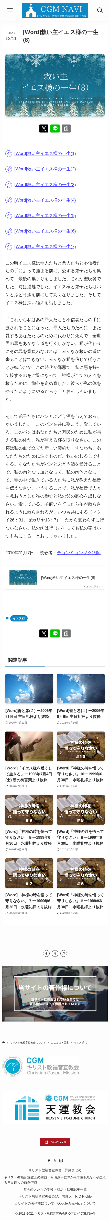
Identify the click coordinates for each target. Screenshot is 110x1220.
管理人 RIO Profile (77, 1196)
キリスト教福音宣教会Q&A (38, 1196)
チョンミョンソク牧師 (79, 552)
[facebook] (46, 953)
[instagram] (63, 953)
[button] (43, 128)
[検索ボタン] (100, 10)
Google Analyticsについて (76, 1203)
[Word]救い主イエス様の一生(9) (68, 577)
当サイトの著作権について (34, 1203)
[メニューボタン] (10, 10)
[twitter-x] (55, 953)
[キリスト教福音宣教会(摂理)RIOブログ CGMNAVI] (55, 10)
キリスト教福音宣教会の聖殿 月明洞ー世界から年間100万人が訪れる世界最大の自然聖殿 (55, 1180)
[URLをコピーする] (66, 128)
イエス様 (19, 618)
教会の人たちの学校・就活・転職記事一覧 (55, 1189)
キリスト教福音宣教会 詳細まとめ (55, 1170)
